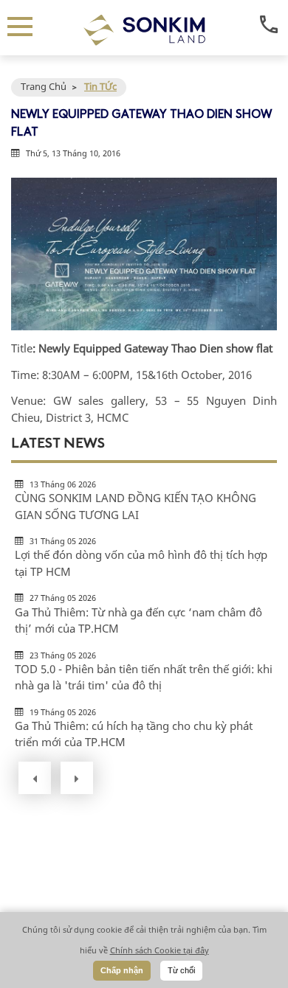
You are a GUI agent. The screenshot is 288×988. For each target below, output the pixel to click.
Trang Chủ (43, 86)
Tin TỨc (100, 86)
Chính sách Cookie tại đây (159, 950)
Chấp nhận (121, 970)
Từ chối (181, 970)
